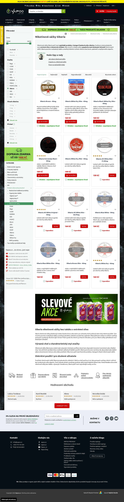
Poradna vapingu (95, 441)
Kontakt (66, 5)
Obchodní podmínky (70, 451)
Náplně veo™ (14, 196)
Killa (12, 77)
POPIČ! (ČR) (15, 86)
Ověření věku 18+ (69, 458)
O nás (59, 5)
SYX (12, 91)
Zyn (12, 97)
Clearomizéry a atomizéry (15, 177)
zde (36, 422)
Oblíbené (88, 5)
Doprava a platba (69, 446)
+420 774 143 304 (18, 445)
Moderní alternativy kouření (16, 188)
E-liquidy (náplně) (12, 169)
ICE (12, 75)
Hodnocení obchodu (62, 384)
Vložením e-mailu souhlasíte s (60, 422)
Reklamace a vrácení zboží (72, 444)
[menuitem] (9, 21)
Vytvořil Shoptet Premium (91, 493)
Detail (112, 175)
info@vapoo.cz (17, 442)
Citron (13, 136)
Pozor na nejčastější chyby (57, 65)
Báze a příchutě (12, 172)
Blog (39, 5)
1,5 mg (13, 105)
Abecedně (88, 74)
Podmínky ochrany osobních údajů (74, 453)
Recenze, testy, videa (96, 449)
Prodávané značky (69, 456)
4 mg (12, 111)
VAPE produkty (13, 240)
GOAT (13, 72)
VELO (13, 94)
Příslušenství (11, 182)
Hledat (63, 11)
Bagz (12, 63)
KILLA (11, 222)
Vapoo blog (44, 449)
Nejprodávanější (76, 74)
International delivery (70, 465)
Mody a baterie (11, 180)
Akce (12, 52)
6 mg (12, 113)
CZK (113, 5)
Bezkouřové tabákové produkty (18, 190)
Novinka (13, 55)
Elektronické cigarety (13, 167)
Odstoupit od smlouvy (9, 499)
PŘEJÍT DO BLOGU (97, 456)
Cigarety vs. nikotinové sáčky (57, 62)
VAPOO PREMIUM (32, 419)
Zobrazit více (41, 53)
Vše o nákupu (30, 5)
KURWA (13, 80)
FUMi (11, 206)
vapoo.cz (43, 442)
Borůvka (13, 133)
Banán (13, 131)
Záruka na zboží (68, 449)
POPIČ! (12, 219)
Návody (92, 451)
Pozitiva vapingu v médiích (98, 446)
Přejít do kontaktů (18, 447)
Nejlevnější (53, 74)
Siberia (13, 88)
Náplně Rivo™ (14, 198)
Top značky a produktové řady (16, 243)
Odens (13, 83)
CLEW (13, 66)
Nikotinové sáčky (12, 175)
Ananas (13, 128)
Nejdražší (64, 74)
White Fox (13, 238)
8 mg (12, 116)
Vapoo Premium (49, 5)
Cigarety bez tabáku (15, 193)
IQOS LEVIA (13, 201)
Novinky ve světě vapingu (98, 444)
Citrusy (13, 139)
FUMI (12, 69)
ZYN (11, 224)
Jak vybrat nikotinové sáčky (57, 59)
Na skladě (14, 49)
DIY (8, 185)
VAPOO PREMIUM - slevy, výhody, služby (20, 265)
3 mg (12, 108)
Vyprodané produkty (70, 467)
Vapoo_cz (44, 447)
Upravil (111, 493)
